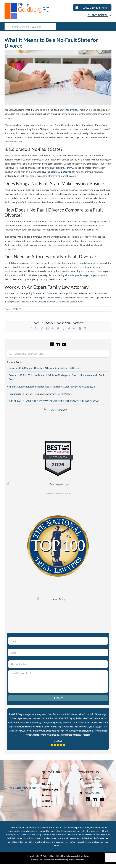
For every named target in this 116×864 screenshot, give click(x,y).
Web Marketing (61, 859)
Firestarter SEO (78, 859)
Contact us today (46, 301)
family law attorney (90, 263)
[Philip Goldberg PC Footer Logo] (21, 787)
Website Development (41, 859)
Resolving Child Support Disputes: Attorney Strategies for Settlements (45, 367)
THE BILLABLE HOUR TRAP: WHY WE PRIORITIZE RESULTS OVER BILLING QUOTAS (54, 401)
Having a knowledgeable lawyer (73, 275)
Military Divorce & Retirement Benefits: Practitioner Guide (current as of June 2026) (52, 386)
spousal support (74, 197)
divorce (73, 109)
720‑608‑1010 (92, 793)
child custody (34, 167)
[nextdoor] (58, 343)
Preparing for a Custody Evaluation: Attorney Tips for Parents (40, 393)
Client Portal (98, 15)
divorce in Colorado (46, 293)
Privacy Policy (83, 856)
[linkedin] (52, 343)
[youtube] (64, 343)
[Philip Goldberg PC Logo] (27, 4)
